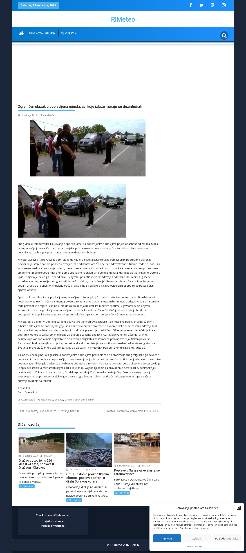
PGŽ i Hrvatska (28, 399)
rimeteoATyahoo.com (57, 515)
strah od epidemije (85, 399)
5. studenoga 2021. (126, 465)
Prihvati (167, 538)
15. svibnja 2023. (29, 455)
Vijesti (69, 33)
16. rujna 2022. (76, 469)
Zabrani (197, 538)
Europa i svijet (122, 492)
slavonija (69, 399)
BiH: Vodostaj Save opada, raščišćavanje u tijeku (50, 411)
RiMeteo (123, 19)
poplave (59, 399)
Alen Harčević (50, 115)
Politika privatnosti (52, 525)
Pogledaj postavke (226, 538)
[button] (239, 508)
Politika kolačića (195, 546)
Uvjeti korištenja (53, 521)
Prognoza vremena (42, 33)
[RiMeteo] (21, 32)
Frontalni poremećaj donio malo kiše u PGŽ (131, 411)
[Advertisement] (123, 72)
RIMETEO (47, 455)
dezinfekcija (47, 399)
